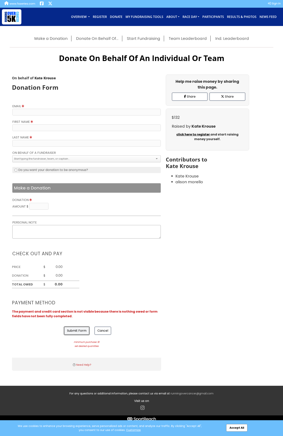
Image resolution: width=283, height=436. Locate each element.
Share (191, 96)
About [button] (171, 17)
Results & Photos (241, 17)
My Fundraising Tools (144, 17)
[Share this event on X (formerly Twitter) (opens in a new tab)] (50, 3)
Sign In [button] (276, 3)
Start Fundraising (143, 38)
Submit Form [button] (76, 330)
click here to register (193, 134)
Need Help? (83, 365)
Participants (213, 17)
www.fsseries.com (22, 4)
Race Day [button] (190, 17)
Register (100, 17)
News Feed (268, 17)
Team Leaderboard (188, 38)
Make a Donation (51, 38)
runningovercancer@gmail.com (192, 393)
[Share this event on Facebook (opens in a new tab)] (42, 3)
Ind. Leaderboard (232, 38)
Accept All (236, 428)
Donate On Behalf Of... (97, 38)
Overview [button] (79, 17)
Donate (116, 17)
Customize (133, 430)
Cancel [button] (102, 330)
